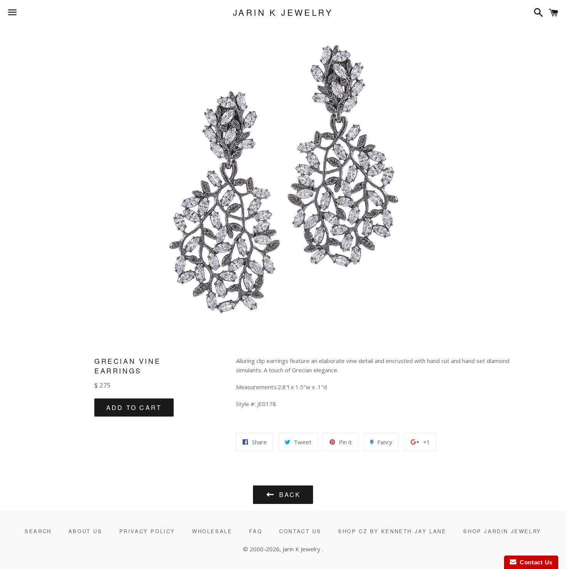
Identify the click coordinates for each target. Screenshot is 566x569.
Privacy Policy (147, 531)
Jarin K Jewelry (283, 12)
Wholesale (212, 531)
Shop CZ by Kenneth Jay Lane (392, 531)
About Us (85, 531)
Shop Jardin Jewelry (502, 531)
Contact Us (300, 531)
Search (38, 531)
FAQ (255, 531)
